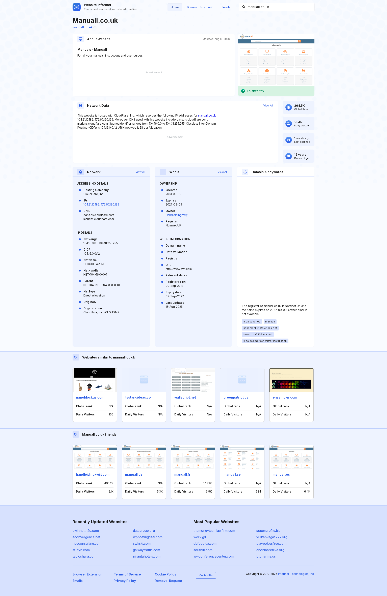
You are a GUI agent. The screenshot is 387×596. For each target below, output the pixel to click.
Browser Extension (200, 7)
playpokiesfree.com (271, 543)
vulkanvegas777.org (271, 537)
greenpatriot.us (236, 397)
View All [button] (268, 105)
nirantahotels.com (146, 556)
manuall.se (232, 474)
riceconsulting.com (87, 543)
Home (175, 7)
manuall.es (281, 474)
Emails (226, 7)
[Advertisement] (153, 83)
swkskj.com (142, 543)
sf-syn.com (81, 550)
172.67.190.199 (110, 204)
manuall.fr (182, 474)
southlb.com (203, 550)
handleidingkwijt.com (92, 474)
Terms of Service (127, 574)
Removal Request (168, 581)
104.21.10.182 (91, 204)
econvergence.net (86, 537)
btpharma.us (266, 556)
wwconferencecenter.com (214, 556)
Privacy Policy (125, 581)
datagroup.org (144, 531)
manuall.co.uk (83, 27)
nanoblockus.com (90, 397)
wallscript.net (185, 397)
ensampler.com (285, 397)
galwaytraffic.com (146, 550)
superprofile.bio (268, 531)
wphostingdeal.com (147, 537)
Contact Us (205, 575)
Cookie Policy (165, 574)
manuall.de (134, 474)
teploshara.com (84, 556)
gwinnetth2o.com (86, 531)
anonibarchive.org (270, 550)
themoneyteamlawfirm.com (214, 531)
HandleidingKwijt (176, 215)
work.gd (200, 537)
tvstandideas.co (138, 397)
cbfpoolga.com (205, 543)
